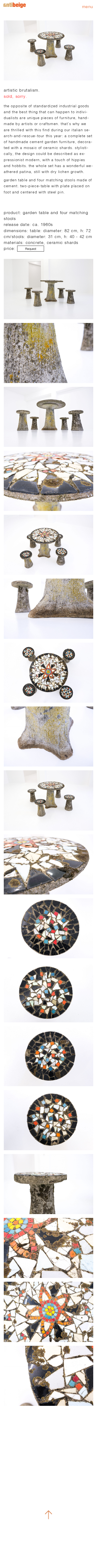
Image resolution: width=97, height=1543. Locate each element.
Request (30, 249)
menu (87, 6)
